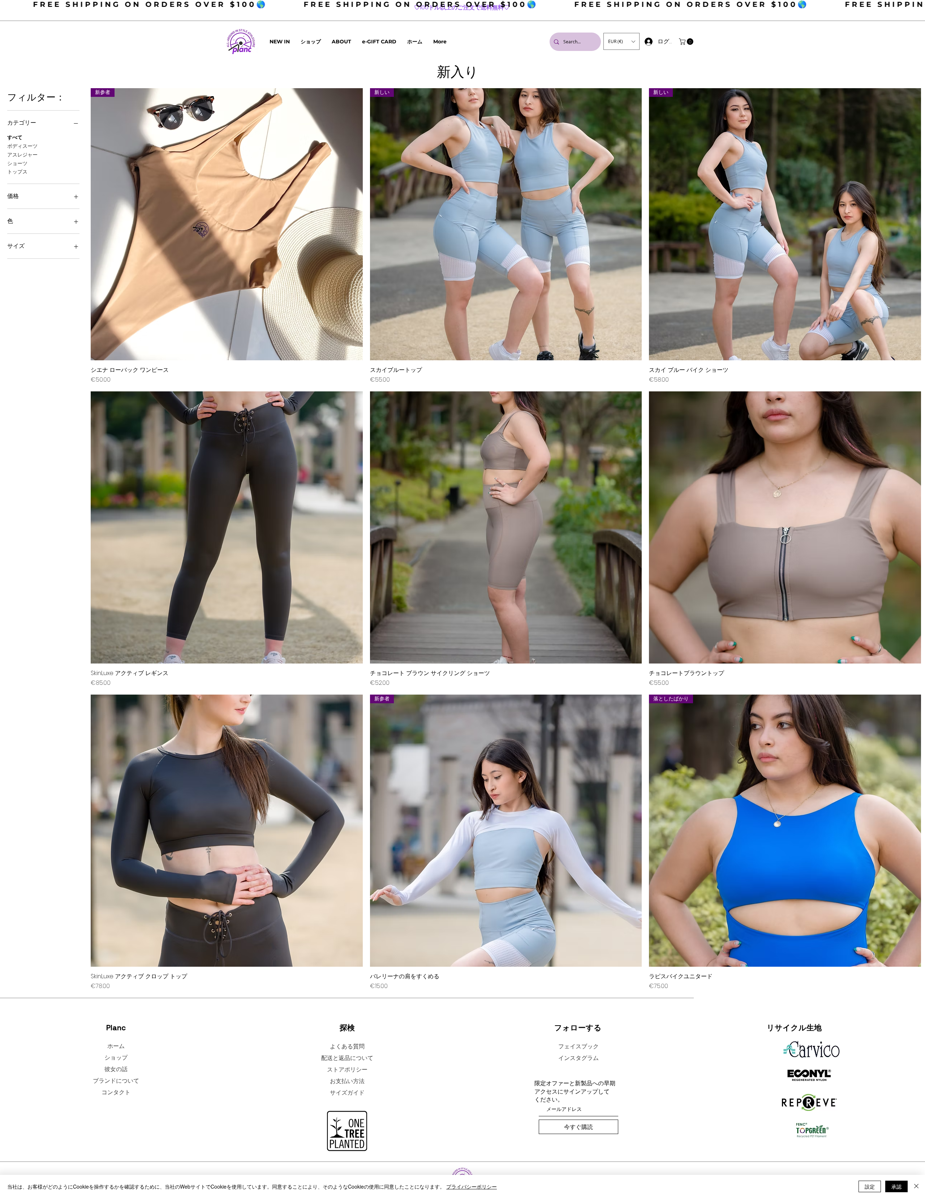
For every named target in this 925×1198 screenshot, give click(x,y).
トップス (17, 171)
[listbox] (621, 41)
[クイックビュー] (227, 527)
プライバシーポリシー (471, 1186)
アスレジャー (22, 154)
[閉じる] (916, 1186)
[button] (341, 42)
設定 (870, 1186)
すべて (14, 137)
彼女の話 (116, 1069)
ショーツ (17, 163)
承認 (896, 1186)
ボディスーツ (22, 146)
